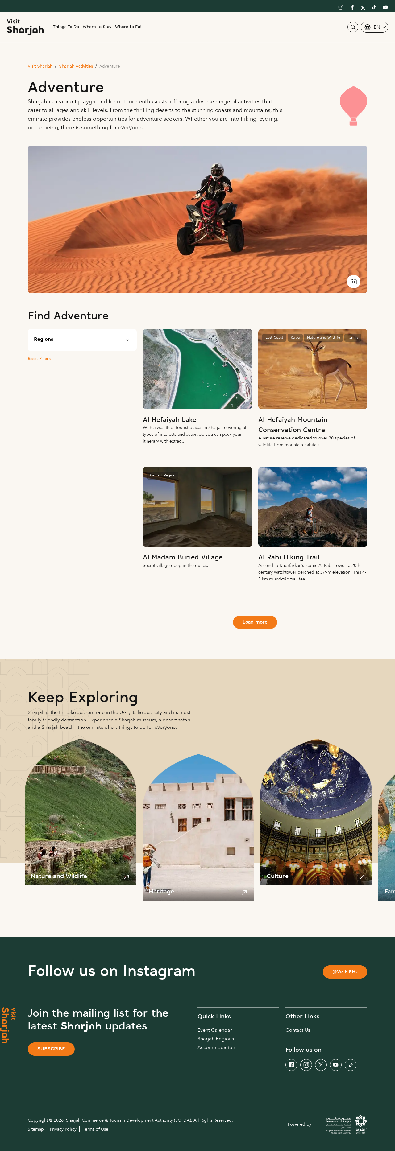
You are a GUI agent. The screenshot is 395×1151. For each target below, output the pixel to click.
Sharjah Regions (216, 1038)
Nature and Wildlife (323, 338)
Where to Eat (128, 27)
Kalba (295, 338)
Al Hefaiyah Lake (169, 420)
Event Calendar (215, 1030)
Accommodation (216, 1047)
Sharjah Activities (76, 66)
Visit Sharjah (40, 66)
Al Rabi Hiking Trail (289, 557)
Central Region (162, 475)
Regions (43, 339)
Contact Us (297, 1030)
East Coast (274, 338)
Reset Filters (39, 359)
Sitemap (36, 1129)
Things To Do (66, 27)
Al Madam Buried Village (182, 557)
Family (352, 338)
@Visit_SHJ (345, 972)
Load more (255, 622)
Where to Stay (97, 27)
